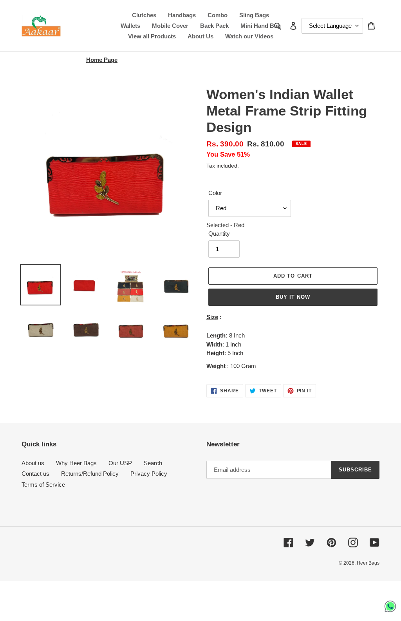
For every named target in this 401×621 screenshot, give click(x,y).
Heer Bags (368, 563)
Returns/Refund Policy (90, 473)
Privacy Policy (148, 473)
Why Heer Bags (76, 463)
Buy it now (293, 297)
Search (153, 463)
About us (33, 463)
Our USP (120, 463)
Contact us (35, 473)
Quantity (219, 233)
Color (215, 193)
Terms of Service (43, 484)
